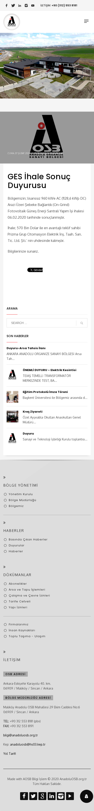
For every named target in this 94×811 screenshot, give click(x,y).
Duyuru (28, 433)
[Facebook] (6, 5)
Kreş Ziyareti (32, 412)
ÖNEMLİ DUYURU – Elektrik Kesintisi (49, 370)
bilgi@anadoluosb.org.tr (20, 735)
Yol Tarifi (9, 753)
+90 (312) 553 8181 (64, 5)
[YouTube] (33, 5)
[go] (81, 323)
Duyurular (56, 153)
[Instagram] (26, 5)
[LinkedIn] (19, 5)
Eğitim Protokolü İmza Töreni (45, 392)
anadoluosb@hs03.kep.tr (27, 744)
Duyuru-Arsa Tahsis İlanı (26, 348)
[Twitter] (13, 5)
